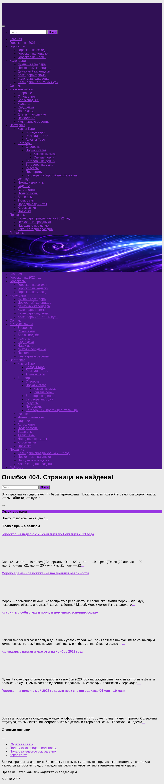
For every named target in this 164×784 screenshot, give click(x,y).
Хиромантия (27, 207)
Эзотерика (17, 125)
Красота (24, 103)
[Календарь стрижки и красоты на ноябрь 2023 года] (10, 672)
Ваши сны (25, 197)
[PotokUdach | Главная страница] (45, 18)
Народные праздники (33, 225)
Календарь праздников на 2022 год (44, 218)
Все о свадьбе (28, 100)
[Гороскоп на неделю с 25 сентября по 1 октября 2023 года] (10, 555)
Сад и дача (26, 107)
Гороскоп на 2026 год (25, 42)
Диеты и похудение (32, 114)
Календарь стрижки (32, 75)
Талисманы (26, 200)
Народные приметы (32, 204)
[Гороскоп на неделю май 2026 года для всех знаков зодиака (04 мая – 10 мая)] (10, 711)
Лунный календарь (32, 64)
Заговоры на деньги (40, 161)
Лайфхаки (17, 232)
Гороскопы (18, 46)
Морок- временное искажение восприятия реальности (45, 573)
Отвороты (33, 146)
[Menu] (3, 26)
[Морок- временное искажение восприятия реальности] (10, 594)
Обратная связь (21, 744)
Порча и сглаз (36, 150)
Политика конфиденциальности (33, 748)
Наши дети (26, 111)
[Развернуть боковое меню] (3, 505)
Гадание (24, 186)
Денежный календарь (34, 71)
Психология (26, 118)
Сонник (15, 85)
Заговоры (25, 143)
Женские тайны (21, 89)
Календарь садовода (33, 78)
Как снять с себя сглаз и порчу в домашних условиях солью (50, 612)
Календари (18, 60)
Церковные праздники (34, 222)
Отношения (26, 96)
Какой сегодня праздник (35, 229)
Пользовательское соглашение (33, 751)
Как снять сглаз (45, 154)
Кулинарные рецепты (34, 121)
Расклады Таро (37, 136)
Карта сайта (18, 755)
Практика (24, 211)
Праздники (18, 214)
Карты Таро (26, 128)
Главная (16, 39)
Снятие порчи (44, 157)
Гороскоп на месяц (32, 57)
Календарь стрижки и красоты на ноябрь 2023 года (42, 651)
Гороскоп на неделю (33, 53)
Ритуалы (32, 168)
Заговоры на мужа (39, 164)
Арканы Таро (35, 139)
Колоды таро (35, 132)
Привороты (34, 171)
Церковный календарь (34, 67)
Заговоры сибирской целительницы (52, 175)
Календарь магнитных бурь (38, 82)
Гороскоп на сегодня (33, 50)
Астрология (26, 189)
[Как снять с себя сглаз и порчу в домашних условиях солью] (10, 633)
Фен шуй (24, 179)
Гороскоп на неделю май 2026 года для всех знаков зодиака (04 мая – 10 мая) (63, 690)
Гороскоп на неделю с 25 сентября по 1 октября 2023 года (48, 534)
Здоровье (25, 93)
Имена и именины (31, 182)
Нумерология (28, 193)
